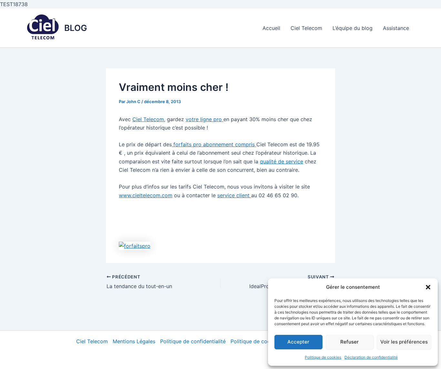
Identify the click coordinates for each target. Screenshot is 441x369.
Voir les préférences (404, 342)
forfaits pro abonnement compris (214, 144)
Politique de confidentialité (193, 341)
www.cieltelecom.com (145, 195)
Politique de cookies (323, 357)
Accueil (271, 28)
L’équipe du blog (353, 28)
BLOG (75, 28)
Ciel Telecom (306, 28)
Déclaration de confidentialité (371, 357)
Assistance (396, 28)
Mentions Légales (134, 341)
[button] (428, 287)
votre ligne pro (204, 119)
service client (234, 195)
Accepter (298, 342)
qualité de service (281, 161)
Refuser (349, 342)
